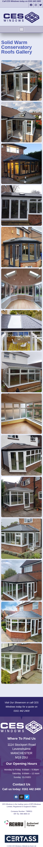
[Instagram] (35, 5)
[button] (21, 29)
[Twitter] (40, 5)
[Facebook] (31, 5)
